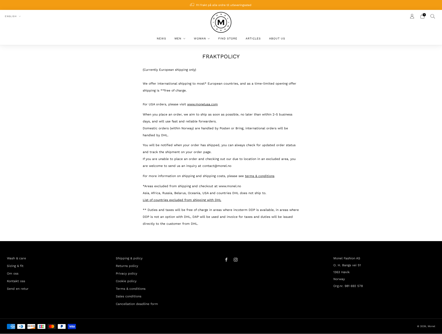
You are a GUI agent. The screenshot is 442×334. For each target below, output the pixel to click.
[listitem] (221, 5)
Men (177, 38)
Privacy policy (126, 273)
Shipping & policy (129, 258)
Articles (253, 38)
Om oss (12, 273)
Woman (200, 38)
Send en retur (18, 288)
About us (277, 38)
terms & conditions (259, 176)
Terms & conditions (130, 288)
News (161, 38)
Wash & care (16, 258)
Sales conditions (128, 296)
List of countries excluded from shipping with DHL (182, 200)
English (11, 16)
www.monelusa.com (202, 104)
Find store (227, 38)
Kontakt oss (16, 281)
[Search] (432, 16)
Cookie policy (126, 281)
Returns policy (127, 266)
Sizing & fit (15, 266)
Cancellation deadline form (137, 304)
